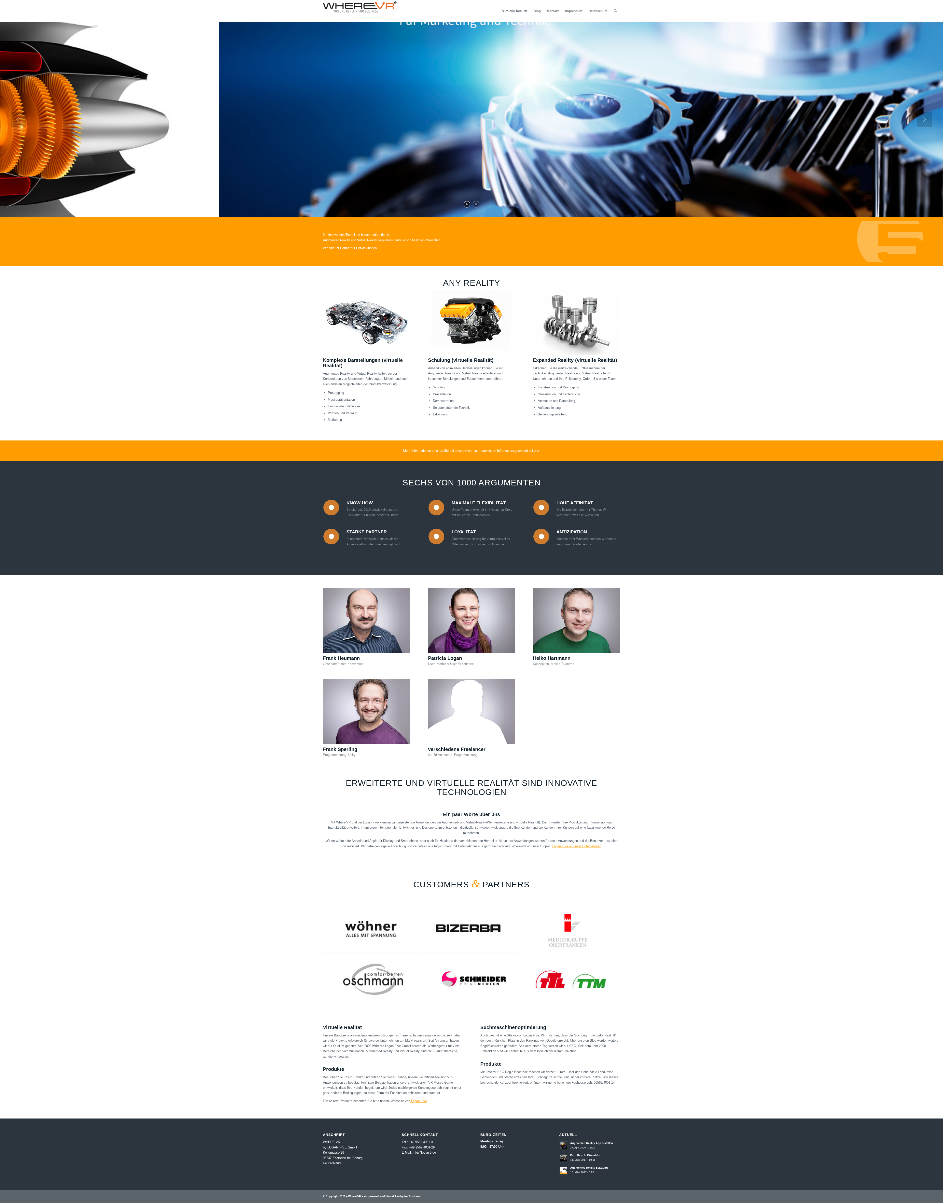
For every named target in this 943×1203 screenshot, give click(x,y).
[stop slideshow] (476, 204)
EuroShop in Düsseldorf (585, 1155)
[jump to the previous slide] (18, 119)
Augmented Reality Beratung (589, 1167)
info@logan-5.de (424, 1152)
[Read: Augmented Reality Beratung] (563, 1170)
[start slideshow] (467, 204)
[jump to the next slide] (924, 119)
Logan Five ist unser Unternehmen (576, 846)
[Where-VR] (360, 11)
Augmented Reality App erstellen (591, 1143)
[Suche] (615, 11)
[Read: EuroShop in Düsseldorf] (563, 1158)
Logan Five (418, 1101)
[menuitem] (514, 11)
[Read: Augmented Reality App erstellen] (563, 1145)
